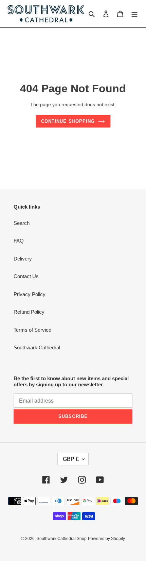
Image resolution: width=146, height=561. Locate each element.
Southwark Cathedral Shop (62, 538)
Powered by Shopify (106, 538)
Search (22, 223)
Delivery (23, 259)
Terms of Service (32, 330)
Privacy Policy (29, 294)
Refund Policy (29, 312)
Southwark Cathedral (37, 347)
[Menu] (134, 13)
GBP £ (71, 459)
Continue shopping (68, 121)
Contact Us (26, 276)
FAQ (19, 241)
